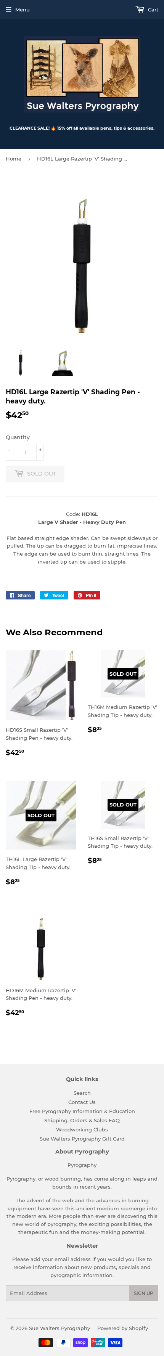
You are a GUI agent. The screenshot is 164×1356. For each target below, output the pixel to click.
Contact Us (82, 1102)
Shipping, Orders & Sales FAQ (82, 1120)
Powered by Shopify (122, 1328)
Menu (22, 9)
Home (13, 159)
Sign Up (143, 1293)
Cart (152, 9)
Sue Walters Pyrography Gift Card (82, 1139)
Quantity (18, 437)
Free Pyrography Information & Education (82, 1111)
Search (82, 1093)
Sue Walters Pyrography (59, 1328)
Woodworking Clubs (82, 1129)
